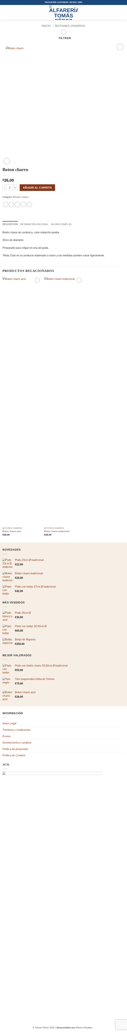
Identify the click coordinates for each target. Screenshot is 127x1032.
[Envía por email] (23, 204)
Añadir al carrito (37, 187)
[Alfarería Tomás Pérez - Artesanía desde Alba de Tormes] (63, 12)
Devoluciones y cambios (16, 742)
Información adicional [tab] (34, 224)
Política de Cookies (13, 755)
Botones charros (70, 25)
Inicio (46, 25)
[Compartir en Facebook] (11, 204)
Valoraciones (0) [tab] (61, 224)
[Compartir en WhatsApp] (5, 204)
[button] (4, 12)
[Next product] (63, 31)
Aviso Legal (9, 723)
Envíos (6, 736)
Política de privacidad (15, 749)
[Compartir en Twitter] (17, 204)
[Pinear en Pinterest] (29, 204)
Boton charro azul (11, 531)
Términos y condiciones (16, 729)
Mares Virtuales (84, 1027)
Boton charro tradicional (56, 531)
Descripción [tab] (10, 224)
